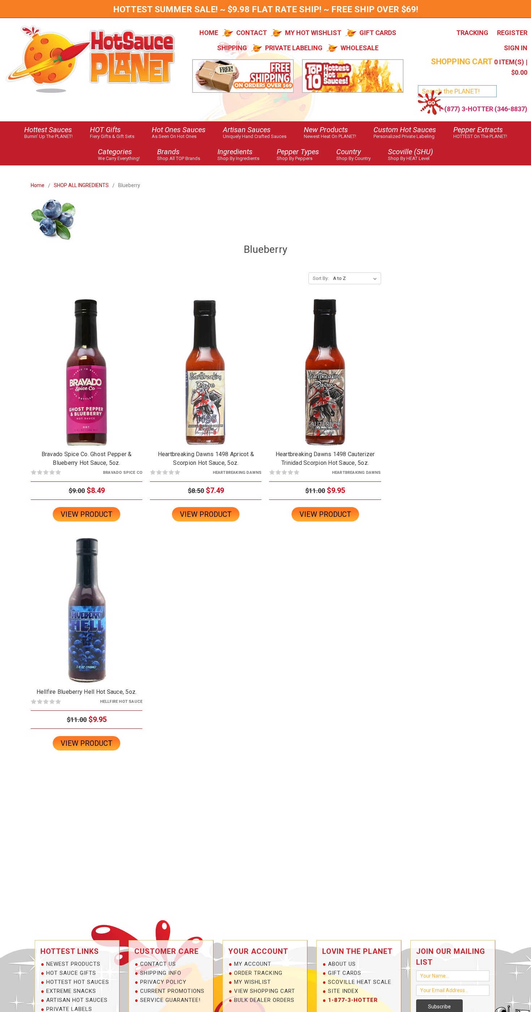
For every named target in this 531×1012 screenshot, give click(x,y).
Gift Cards (377, 32)
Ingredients (238, 154)
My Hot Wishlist (313, 32)
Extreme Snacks (71, 991)
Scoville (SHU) (410, 154)
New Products (330, 132)
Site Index (343, 991)
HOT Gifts (112, 132)
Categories (119, 154)
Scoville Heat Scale (359, 982)
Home (208, 32)
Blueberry (129, 185)
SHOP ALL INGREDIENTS (81, 185)
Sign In (515, 48)
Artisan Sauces (254, 132)
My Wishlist (252, 982)
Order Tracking (258, 973)
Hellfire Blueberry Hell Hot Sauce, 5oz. (86, 691)
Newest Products (73, 964)
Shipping (232, 48)
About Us (342, 964)
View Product (86, 514)
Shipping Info (160, 973)
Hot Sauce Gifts (71, 973)
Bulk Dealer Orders (264, 1000)
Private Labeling (294, 48)
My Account (252, 964)
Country (353, 154)
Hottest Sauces (48, 132)
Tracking (472, 32)
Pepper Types (298, 154)
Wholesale (360, 48)
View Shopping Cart (264, 991)
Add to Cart (87, 378)
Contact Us (158, 964)
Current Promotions (172, 991)
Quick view (86, 365)
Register (512, 32)
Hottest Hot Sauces (77, 982)
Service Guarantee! (170, 1000)
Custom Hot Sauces (405, 132)
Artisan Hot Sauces (77, 1000)
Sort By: (321, 278)
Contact (251, 32)
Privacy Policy (163, 982)
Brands (178, 154)
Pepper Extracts (480, 132)
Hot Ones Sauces (179, 132)
